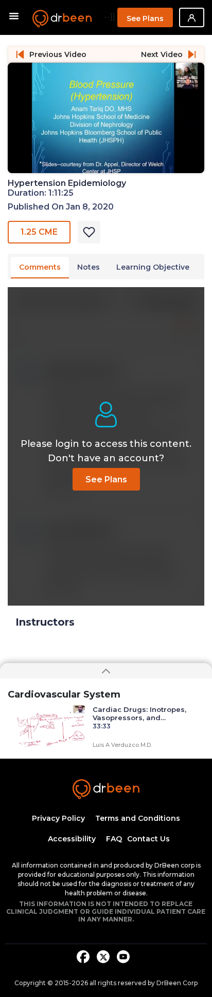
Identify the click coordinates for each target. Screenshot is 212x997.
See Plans (145, 18)
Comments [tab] (40, 267)
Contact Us (148, 838)
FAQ (114, 838)
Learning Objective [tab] (152, 267)
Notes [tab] (88, 267)
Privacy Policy (58, 818)
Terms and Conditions (137, 818)
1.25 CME (39, 232)
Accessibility (72, 838)
